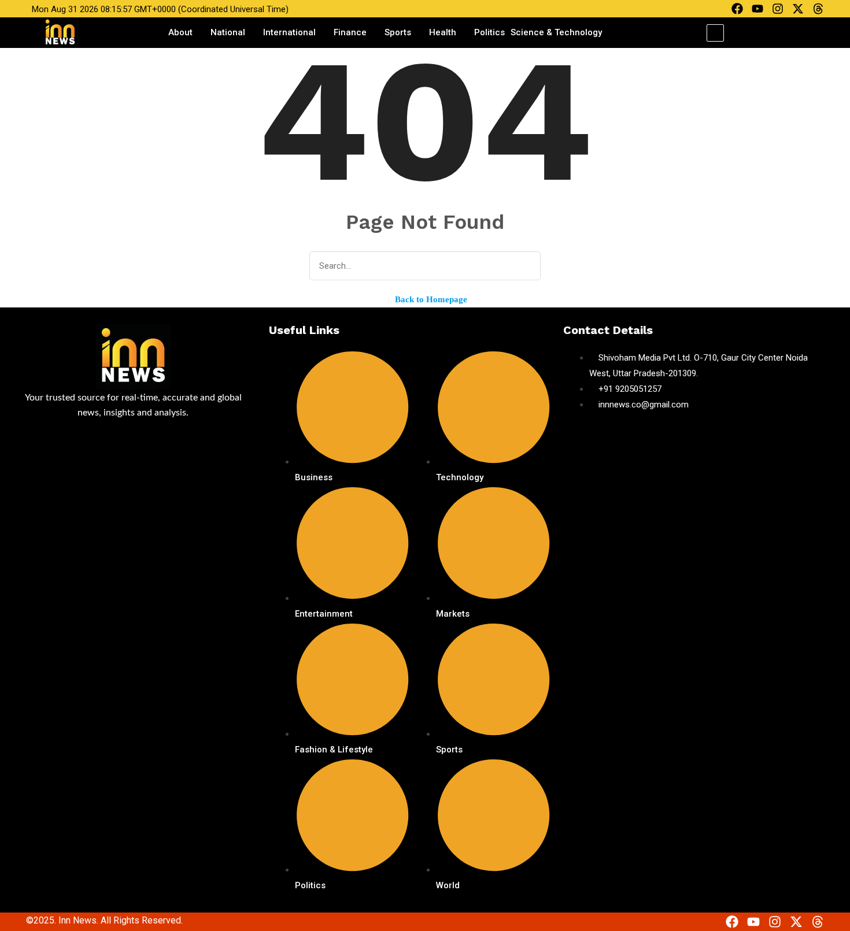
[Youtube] (757, 8)
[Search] (524, 266)
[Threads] (818, 8)
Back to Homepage (430, 299)
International (289, 32)
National (227, 32)
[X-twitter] (798, 8)
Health (442, 32)
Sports (398, 32)
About (180, 32)
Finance (350, 32)
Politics (489, 32)
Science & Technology (556, 32)
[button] (715, 33)
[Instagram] (778, 8)
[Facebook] (737, 8)
